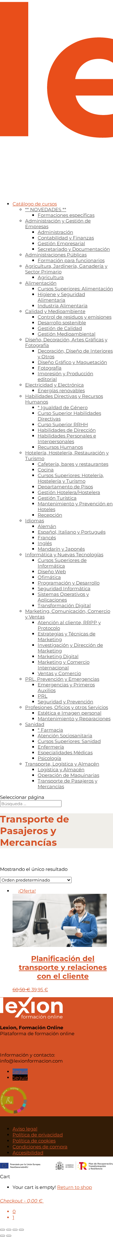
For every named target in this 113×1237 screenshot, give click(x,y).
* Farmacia (50, 730)
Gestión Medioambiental (66, 334)
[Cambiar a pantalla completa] (8, 1230)
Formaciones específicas (66, 215)
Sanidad (34, 724)
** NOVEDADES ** (45, 209)
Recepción (50, 515)
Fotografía (50, 368)
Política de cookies (34, 1141)
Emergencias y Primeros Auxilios (66, 687)
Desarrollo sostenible (62, 323)
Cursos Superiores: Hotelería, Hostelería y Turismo (71, 478)
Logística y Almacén (61, 769)
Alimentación (40, 283)
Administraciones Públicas (56, 255)
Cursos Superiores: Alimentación (75, 289)
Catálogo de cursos (35, 204)
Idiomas (34, 521)
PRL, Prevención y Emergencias (62, 679)
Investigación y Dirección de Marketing (70, 648)
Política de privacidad (38, 1135)
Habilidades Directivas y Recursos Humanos (64, 399)
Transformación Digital (64, 605)
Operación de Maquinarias (68, 775)
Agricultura (51, 277)
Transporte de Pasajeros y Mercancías (67, 783)
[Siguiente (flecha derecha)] (8, 1236)
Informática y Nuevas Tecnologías (64, 555)
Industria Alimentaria (63, 306)
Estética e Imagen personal (69, 713)
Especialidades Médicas (65, 753)
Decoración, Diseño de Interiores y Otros (75, 354)
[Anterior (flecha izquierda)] (2, 1236)
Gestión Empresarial (61, 243)
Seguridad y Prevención (65, 702)
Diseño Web (52, 572)
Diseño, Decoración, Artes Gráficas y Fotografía (66, 342)
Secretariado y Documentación (74, 249)
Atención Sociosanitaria (65, 736)
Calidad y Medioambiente (55, 311)
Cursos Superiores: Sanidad (69, 741)
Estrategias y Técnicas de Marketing (66, 636)
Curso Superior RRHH (63, 424)
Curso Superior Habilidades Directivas (69, 416)
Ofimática (49, 577)
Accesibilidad (28, 1153)
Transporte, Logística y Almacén (62, 764)
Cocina (46, 470)
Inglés (45, 543)
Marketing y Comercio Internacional (63, 665)
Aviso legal (25, 1129)
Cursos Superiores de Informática (62, 563)
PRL (42, 696)
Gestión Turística (57, 498)
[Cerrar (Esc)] (21, 1230)
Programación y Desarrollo (69, 583)
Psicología (49, 758)
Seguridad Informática (64, 588)
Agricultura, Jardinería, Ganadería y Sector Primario (66, 269)
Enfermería (51, 747)
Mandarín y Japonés (61, 549)
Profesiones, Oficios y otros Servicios (66, 707)
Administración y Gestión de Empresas (58, 223)
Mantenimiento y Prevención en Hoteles (75, 506)
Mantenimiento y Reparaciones (74, 719)
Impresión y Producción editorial (65, 376)
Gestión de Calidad (60, 328)
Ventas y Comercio (59, 673)
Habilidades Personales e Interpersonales (67, 438)
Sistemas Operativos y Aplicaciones (63, 597)
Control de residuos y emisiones (74, 317)
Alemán (47, 526)
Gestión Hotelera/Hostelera (69, 492)
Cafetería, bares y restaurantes (73, 464)
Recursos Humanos (60, 447)
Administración (55, 232)
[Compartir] (15, 1230)
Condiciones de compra (40, 1147)
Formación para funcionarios (71, 260)
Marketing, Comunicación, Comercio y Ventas (67, 614)
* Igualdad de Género (63, 407)
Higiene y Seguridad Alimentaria (61, 297)
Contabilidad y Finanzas (66, 238)
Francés (47, 538)
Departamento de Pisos (65, 487)
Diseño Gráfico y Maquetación (72, 362)
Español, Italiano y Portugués (71, 532)
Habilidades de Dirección (67, 430)
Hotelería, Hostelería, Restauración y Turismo (67, 455)
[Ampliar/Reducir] (2, 1230)
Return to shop (74, 1187)
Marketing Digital (58, 656)
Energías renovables (61, 390)
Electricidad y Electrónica (54, 385)
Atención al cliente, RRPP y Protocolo (69, 625)
